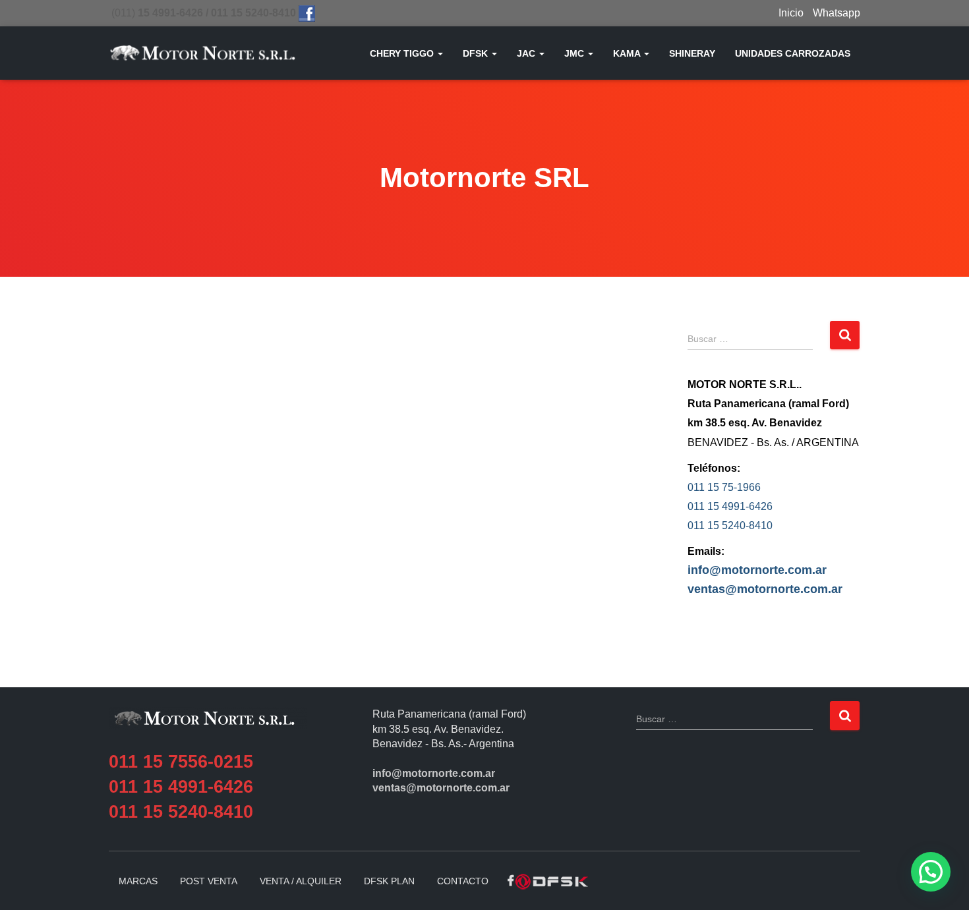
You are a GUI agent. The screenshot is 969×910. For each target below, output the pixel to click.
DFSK (476, 53)
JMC (575, 53)
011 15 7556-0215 (181, 762)
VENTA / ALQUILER (300, 881)
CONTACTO (462, 881)
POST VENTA (208, 881)
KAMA (628, 53)
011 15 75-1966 (724, 487)
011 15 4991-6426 (730, 506)
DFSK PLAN (389, 881)
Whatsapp (836, 12)
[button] (439, 53)
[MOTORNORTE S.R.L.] (203, 53)
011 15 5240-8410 (730, 525)
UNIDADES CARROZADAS (792, 53)
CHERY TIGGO (403, 53)
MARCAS (138, 881)
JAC (527, 53)
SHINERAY (692, 53)
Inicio (791, 12)
